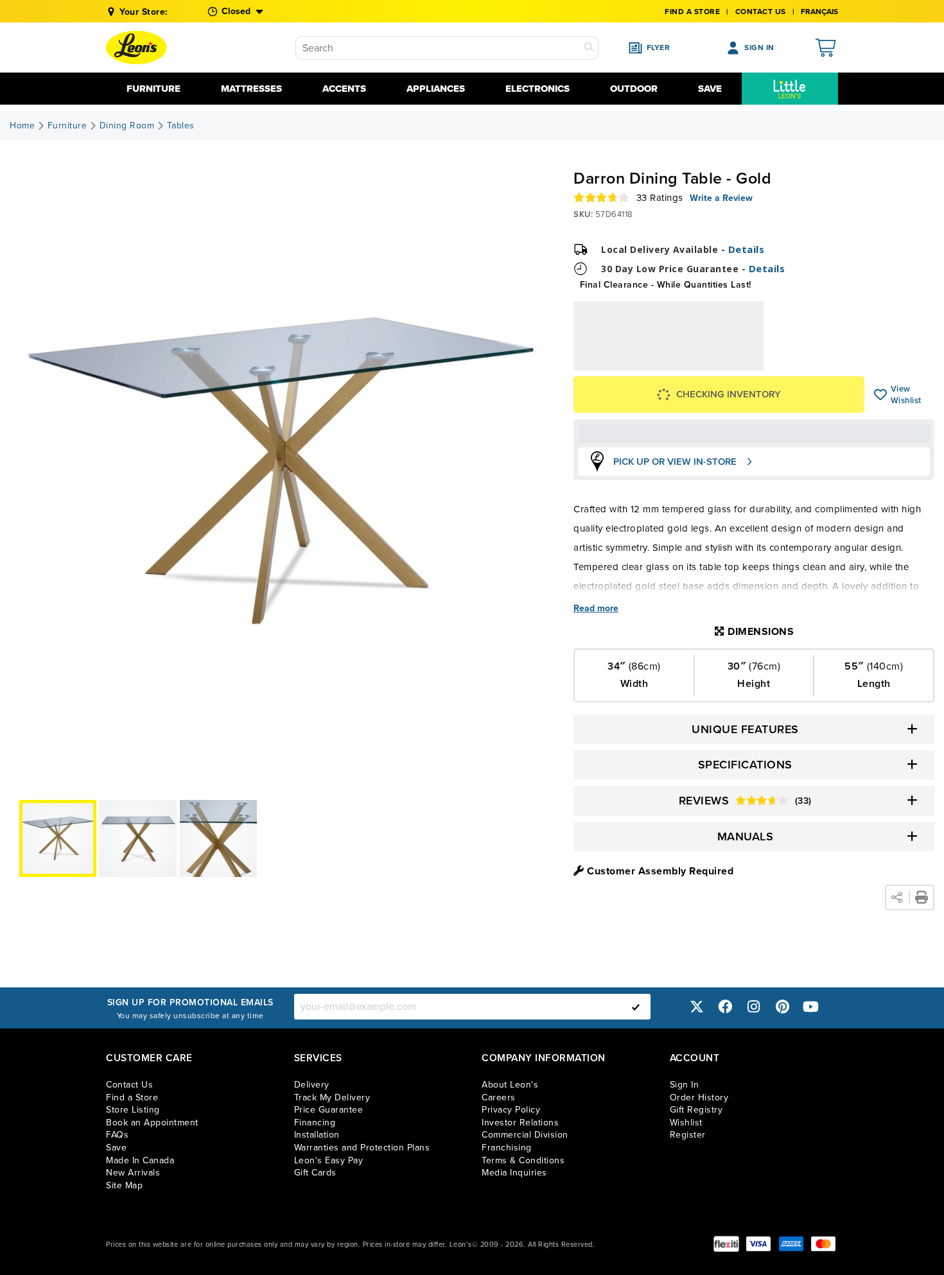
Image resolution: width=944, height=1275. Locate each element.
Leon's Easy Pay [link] (328, 1160)
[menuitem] (790, 89)
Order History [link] (699, 1097)
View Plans (724, 365)
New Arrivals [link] (133, 1172)
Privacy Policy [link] (511, 1109)
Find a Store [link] (132, 1097)
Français (819, 11)
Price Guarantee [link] (328, 1109)
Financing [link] (315, 1122)
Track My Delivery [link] (332, 1097)
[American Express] (791, 1244)
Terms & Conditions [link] (523, 1160)
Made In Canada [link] (140, 1160)
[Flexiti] (726, 1244)
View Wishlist (880, 395)
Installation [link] (317, 1134)
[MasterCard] (823, 1244)
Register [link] (688, 1134)
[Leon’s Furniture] (136, 47)
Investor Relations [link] (520, 1122)
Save (710, 89)
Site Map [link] (124, 1185)
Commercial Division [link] (525, 1134)
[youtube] (811, 1006)
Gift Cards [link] (315, 1172)
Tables (181, 125)
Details (746, 249)
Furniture (153, 89)
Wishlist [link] (686, 1122)
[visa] (758, 1244)
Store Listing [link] (133, 1109)
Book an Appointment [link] (152, 1122)
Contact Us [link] (760, 11)
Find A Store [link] (692, 11)
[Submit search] (589, 48)
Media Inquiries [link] (514, 1172)
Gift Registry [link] (696, 1109)
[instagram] (754, 1006)
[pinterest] (782, 1006)
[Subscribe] (635, 1006)
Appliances (435, 89)
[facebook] (725, 1006)
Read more (595, 608)
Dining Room (127, 125)
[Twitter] (697, 1006)
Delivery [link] (311, 1084)
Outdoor (634, 89)
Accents (344, 89)
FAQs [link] (117, 1134)
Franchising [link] (507, 1147)
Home (22, 125)
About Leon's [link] (510, 1084)
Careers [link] (499, 1097)
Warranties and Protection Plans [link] (362, 1147)
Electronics (537, 89)
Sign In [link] (684, 1084)
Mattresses (251, 89)
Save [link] (116, 1147)
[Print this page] (921, 897)
